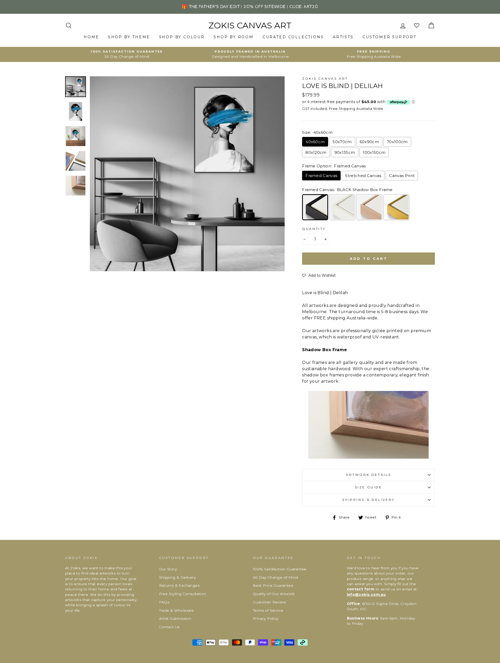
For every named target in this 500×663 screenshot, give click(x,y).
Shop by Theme (129, 37)
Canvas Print (402, 175)
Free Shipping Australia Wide (356, 108)
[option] (127, 54)
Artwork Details (368, 475)
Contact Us (169, 627)
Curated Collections (293, 37)
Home (91, 37)
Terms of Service (268, 610)
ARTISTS (343, 37)
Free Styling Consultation (182, 594)
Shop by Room (234, 37)
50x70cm (342, 141)
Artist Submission (175, 618)
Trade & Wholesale (176, 610)
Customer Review (269, 602)
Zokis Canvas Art (250, 25)
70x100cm (397, 141)
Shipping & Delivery (368, 500)
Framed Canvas (321, 175)
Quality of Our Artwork (274, 594)
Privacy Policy (265, 618)
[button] (319, 275)
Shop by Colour (182, 37)
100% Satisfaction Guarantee (280, 569)
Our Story (168, 569)
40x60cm (315, 141)
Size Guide (368, 487)
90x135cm (344, 152)
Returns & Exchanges (179, 585)
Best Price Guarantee (273, 585)
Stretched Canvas (363, 175)
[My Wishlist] (417, 25)
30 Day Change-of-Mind (275, 577)
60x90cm (369, 141)
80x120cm (316, 152)
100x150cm (374, 152)
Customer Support (389, 37)
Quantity (314, 229)
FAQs (164, 602)
